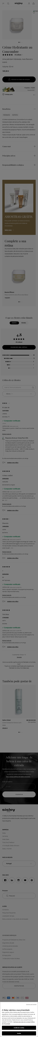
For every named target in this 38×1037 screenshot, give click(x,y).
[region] (19, 1019)
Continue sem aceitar (31, 1004)
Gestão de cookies (19, 1027)
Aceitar (19, 1033)
